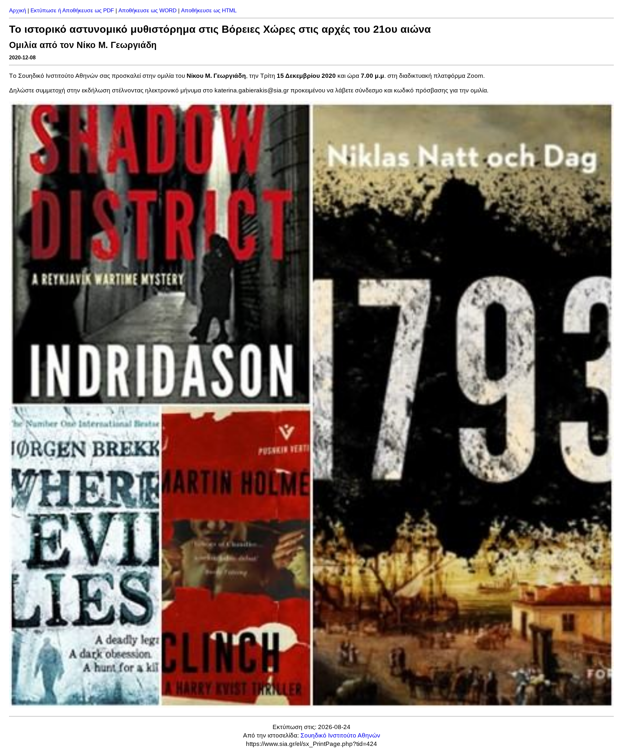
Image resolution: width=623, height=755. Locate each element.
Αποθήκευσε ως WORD (147, 10)
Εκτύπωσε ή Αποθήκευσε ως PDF (72, 10)
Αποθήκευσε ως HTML (209, 10)
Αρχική (17, 10)
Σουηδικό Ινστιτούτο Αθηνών (340, 735)
